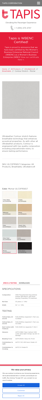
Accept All (21, 385)
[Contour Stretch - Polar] (9, 224)
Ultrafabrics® (29, 69)
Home (4, 69)
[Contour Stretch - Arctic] (24, 236)
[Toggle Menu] (38, 3)
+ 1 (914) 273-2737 (22, 28)
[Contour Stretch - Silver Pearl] (9, 236)
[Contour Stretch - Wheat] (25, 211)
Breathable (6, 71)
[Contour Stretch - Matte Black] (25, 249)
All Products (16, 69)
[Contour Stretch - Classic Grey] (25, 224)
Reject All (21, 396)
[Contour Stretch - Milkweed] (9, 211)
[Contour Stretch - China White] (9, 198)
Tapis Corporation (12, 3)
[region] (21, 383)
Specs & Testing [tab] (10, 283)
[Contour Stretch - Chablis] (25, 198)
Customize (21, 390)
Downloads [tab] (24, 283)
